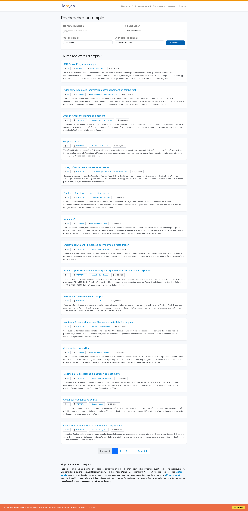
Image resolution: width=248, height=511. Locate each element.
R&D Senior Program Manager (79, 64)
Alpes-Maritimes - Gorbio (99, 352)
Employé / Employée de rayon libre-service (87, 193)
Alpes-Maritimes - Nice (98, 223)
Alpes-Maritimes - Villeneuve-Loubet (103, 94)
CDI (67, 68)
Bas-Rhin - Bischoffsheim (100, 326)
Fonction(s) (72, 38)
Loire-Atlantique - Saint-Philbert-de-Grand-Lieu (109, 172)
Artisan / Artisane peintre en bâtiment (84, 115)
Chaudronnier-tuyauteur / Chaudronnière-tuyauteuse (92, 425)
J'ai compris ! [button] (238, 507)
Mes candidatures (159, 6)
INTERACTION (80, 120)
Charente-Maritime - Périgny (102, 120)
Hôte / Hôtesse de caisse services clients (86, 167)
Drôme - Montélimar (96, 68)
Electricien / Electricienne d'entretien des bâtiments (92, 373)
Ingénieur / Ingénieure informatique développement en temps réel (99, 90)
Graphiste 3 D (71, 141)
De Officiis (79, 68)
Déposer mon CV (127, 6)
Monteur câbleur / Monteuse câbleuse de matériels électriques (98, 322)
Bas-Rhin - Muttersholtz (100, 146)
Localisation (133, 26)
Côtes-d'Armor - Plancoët (100, 197)
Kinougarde (79, 94)
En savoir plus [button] (91, 507)
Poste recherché (75, 26)
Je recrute (182, 6)
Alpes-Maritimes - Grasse (100, 249)
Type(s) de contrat (127, 38)
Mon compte (172, 6)
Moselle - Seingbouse (99, 275)
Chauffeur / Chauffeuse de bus (80, 399)
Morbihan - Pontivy (98, 301)
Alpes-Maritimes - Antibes (101, 378)
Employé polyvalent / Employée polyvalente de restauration (96, 244)
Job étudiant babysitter (76, 348)
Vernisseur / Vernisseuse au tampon (83, 296)
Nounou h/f (69, 219)
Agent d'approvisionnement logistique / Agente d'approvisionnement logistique (107, 270)
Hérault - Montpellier (99, 430)
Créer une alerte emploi (143, 6)
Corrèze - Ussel (97, 404)
